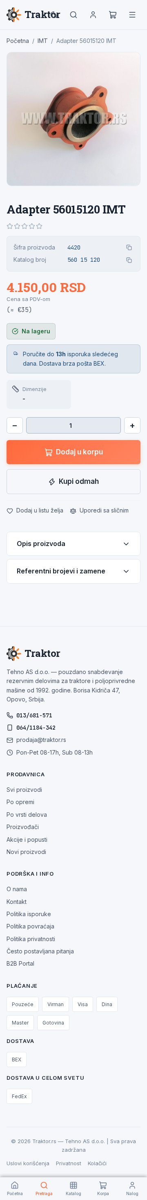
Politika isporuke (29, 913)
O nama (17, 888)
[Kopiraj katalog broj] (129, 260)
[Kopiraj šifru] (129, 247)
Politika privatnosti (31, 938)
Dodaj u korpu (79, 452)
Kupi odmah (79, 481)
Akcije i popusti (27, 839)
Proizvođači (23, 826)
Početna (18, 40)
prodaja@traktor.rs (41, 739)
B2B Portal (20, 963)
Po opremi (20, 801)
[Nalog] (93, 15)
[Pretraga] (73, 15)
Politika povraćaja (30, 926)
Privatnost (68, 1163)
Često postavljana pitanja (40, 951)
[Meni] (132, 15)
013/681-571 (34, 715)
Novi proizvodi (26, 851)
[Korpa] (113, 15)
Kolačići (97, 1163)
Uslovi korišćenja (28, 1163)
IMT (43, 40)
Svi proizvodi (24, 789)
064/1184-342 (36, 727)
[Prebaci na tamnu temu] (54, 15)
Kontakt (17, 901)
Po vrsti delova (27, 814)
